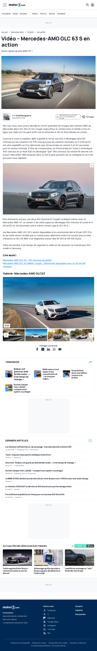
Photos (43, 14)
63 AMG (30, 32)
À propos (79, 606)
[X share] (42, 349)
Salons (52, 14)
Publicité (79, 610)
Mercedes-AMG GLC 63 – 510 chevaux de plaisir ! (27, 260)
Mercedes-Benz (17, 32)
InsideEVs (61, 14)
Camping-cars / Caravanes (27, 450)
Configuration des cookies (57, 643)
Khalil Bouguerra (23, 115)
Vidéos (35, 14)
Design (17, 489)
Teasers (18, 497)
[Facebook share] (37, 349)
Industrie (17, 458)
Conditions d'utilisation (78, 643)
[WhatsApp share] (54, 349)
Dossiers (23, 14)
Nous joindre (80, 614)
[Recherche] (87, 4)
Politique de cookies (39, 643)
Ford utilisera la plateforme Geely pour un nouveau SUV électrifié (34, 494)
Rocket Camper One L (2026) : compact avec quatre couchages (34, 470)
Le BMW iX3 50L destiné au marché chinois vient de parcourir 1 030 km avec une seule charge (46, 478)
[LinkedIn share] (48, 349)
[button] (6, 335)
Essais (15, 14)
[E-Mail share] (59, 349)
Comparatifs (19, 465)
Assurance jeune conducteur (15, 616)
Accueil (4, 32)
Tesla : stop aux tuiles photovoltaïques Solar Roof (28, 454)
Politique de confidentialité (20, 643)
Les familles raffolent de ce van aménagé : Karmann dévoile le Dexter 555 (38, 447)
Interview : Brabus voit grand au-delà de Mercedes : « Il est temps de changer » (40, 462)
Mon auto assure (10, 619)
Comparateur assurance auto (15, 623)
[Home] (17, 5)
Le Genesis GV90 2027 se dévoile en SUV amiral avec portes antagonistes (38, 486)
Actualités (6, 14)
